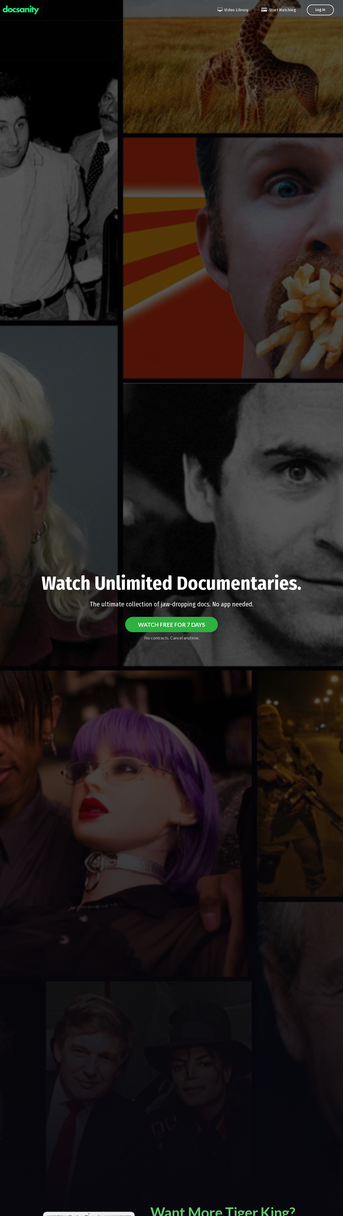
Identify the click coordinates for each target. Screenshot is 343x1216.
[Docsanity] (21, 9)
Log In (320, 10)
